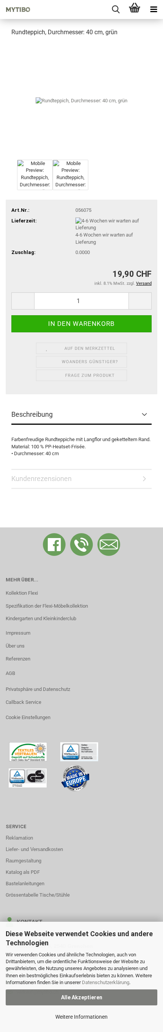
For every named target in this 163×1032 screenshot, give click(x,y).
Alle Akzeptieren (81, 997)
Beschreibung (32, 414)
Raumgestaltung (23, 861)
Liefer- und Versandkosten (34, 849)
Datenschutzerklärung (105, 982)
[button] (22, 301)
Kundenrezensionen (41, 479)
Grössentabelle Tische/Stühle (38, 895)
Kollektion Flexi (22, 593)
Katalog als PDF (23, 872)
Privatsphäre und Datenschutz (38, 689)
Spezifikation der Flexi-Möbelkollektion (47, 606)
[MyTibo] (15, 9)
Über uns (15, 646)
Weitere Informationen (81, 1017)
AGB (10, 673)
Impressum (18, 633)
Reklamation (19, 838)
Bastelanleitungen (25, 883)
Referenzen (18, 659)
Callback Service (23, 702)
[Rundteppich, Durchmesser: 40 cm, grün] (81, 100)
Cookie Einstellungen (28, 717)
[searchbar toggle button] (115, 9)
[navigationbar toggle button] (153, 9)
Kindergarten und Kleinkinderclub (41, 618)
